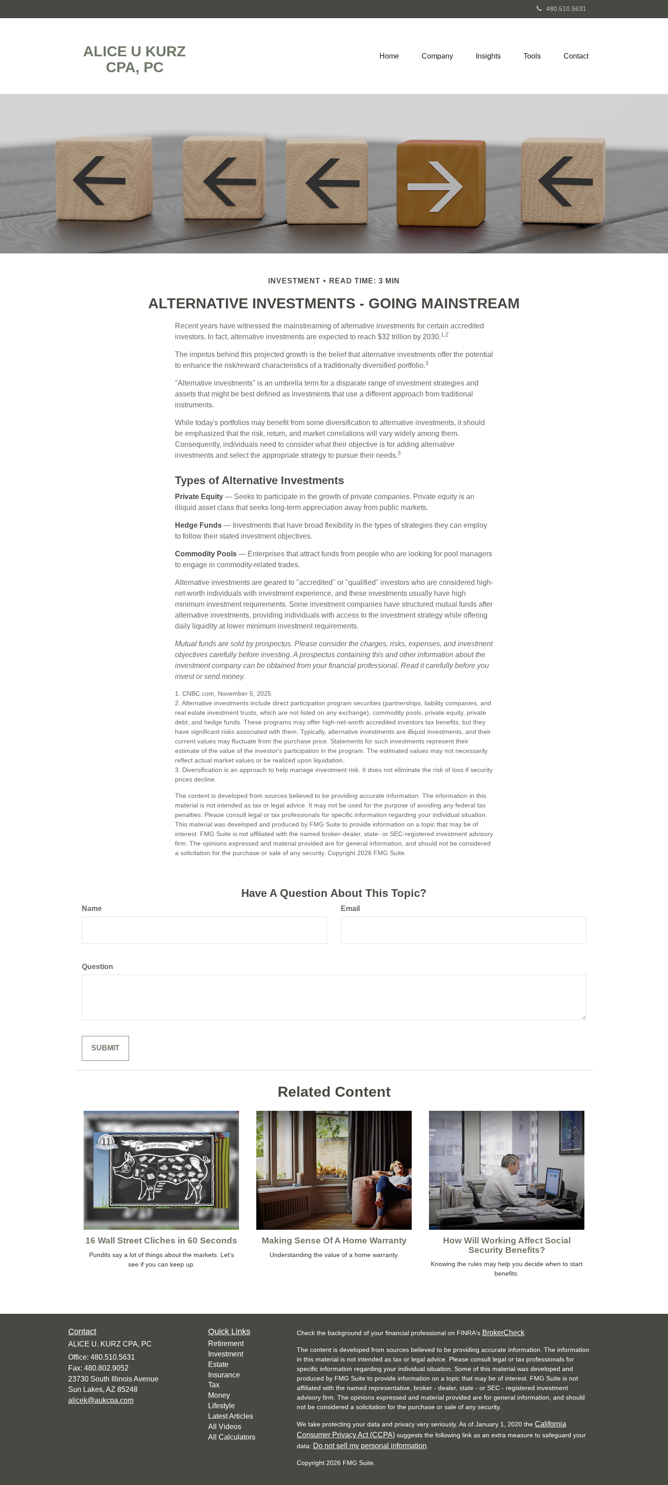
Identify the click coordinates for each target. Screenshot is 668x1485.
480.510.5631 (566, 8)
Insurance (224, 1375)
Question (97, 966)
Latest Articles (230, 1416)
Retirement (226, 1343)
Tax (213, 1385)
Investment (225, 1354)
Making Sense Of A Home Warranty (334, 1240)
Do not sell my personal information (370, 1446)
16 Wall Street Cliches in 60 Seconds (161, 1240)
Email (350, 908)
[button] (437, 56)
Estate (218, 1364)
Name (92, 908)
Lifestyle (221, 1406)
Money (219, 1395)
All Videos (224, 1427)
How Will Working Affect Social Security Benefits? (507, 1245)
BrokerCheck (503, 1332)
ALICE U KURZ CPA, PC (134, 59)
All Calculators (231, 1437)
